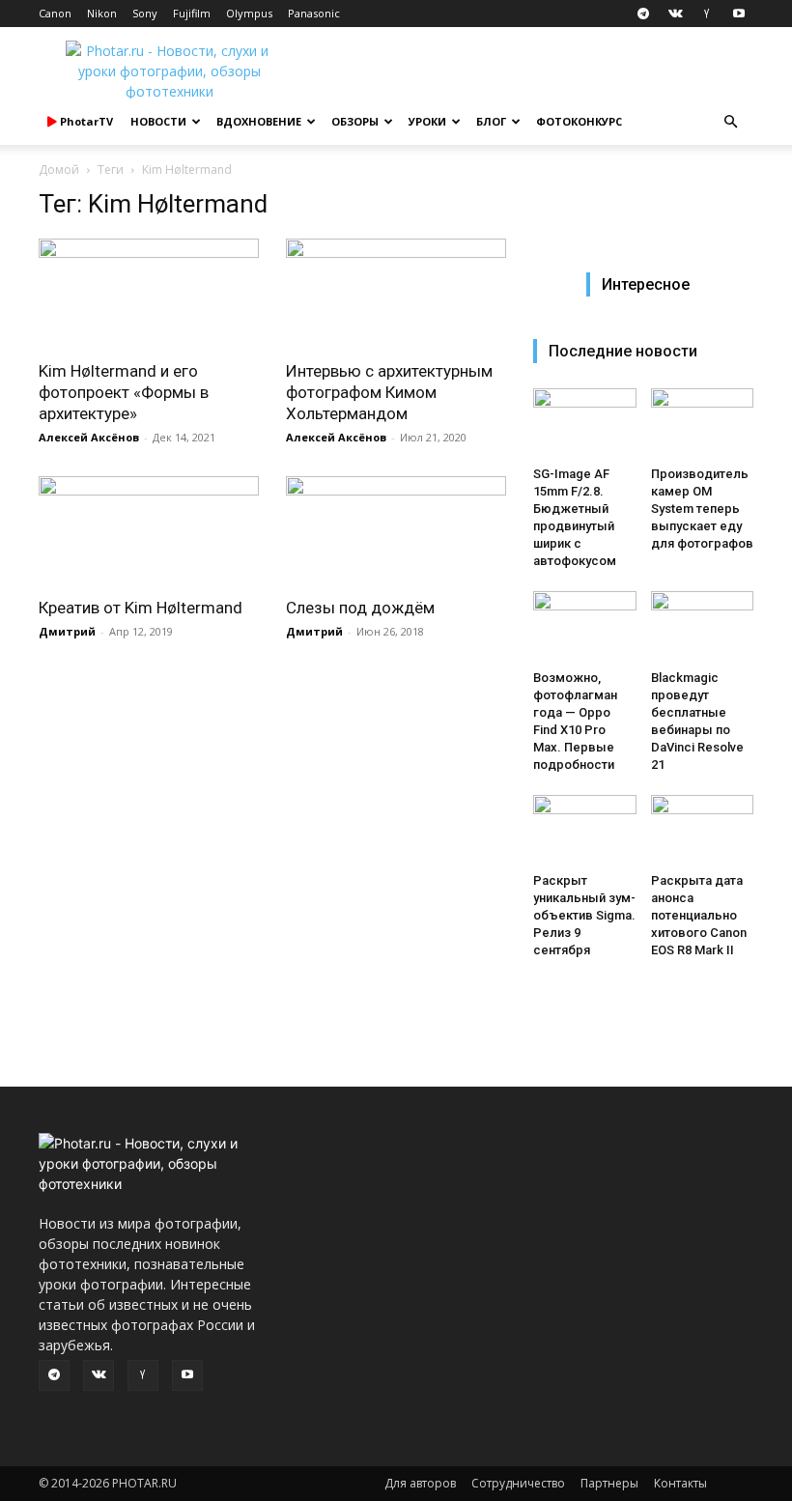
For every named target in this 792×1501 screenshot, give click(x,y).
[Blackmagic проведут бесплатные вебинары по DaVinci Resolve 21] (702, 626)
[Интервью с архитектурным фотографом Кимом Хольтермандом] (396, 293)
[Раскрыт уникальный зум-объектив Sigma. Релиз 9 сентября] (584, 830)
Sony (144, 13)
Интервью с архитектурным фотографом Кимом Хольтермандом (389, 392)
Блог (491, 121)
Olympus (249, 13)
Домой (59, 169)
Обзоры (355, 121)
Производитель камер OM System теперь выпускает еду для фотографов (702, 509)
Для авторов (420, 1483)
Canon (55, 13)
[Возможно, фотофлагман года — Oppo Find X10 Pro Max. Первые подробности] (584, 626)
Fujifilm (192, 13)
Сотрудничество (518, 1483)
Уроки (427, 121)
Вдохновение (258, 121)
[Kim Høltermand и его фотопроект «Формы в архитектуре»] (149, 293)
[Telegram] (643, 13)
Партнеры (609, 1483)
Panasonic (314, 13)
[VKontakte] (675, 13)
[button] (730, 122)
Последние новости (623, 351)
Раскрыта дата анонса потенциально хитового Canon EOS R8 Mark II (699, 915)
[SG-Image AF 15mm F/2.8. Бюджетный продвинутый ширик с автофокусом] (584, 423)
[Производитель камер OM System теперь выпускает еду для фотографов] (702, 423)
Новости (158, 121)
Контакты (680, 1483)
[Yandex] (707, 13)
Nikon (102, 13)
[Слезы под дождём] (396, 530)
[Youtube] (738, 13)
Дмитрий (67, 631)
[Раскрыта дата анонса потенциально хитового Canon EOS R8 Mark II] (702, 830)
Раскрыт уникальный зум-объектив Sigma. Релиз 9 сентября (584, 915)
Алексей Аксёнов (89, 437)
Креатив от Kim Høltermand (140, 607)
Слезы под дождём (360, 607)
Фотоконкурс (579, 121)
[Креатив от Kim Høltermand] (149, 530)
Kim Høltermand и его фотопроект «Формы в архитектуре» (124, 392)
